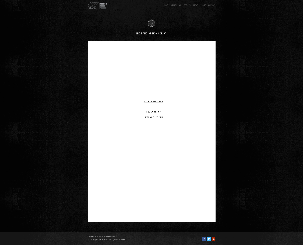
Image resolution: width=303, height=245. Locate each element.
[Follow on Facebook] (204, 239)
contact (211, 5)
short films (176, 5)
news (195, 5)
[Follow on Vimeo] (209, 239)
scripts (187, 5)
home (166, 5)
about (203, 5)
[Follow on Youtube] (213, 239)
